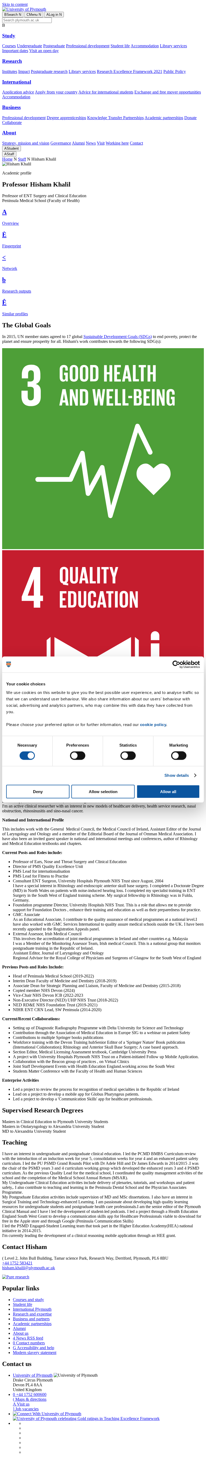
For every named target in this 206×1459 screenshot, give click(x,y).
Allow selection (103, 791)
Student (11, 148)
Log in (54, 15)
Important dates (15, 50)
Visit (101, 143)
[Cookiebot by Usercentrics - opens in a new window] (176, 665)
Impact (24, 71)
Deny (38, 791)
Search (12, 15)
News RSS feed (28, 1338)
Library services (173, 46)
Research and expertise (32, 1314)
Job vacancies (26, 1409)
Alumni (78, 143)
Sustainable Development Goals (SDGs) (117, 336)
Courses (9, 46)
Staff (9, 154)
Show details (176, 775)
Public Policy (174, 71)
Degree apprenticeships (66, 117)
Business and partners (31, 1319)
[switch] (77, 755)
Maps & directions (29, 1399)
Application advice (18, 92)
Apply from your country (56, 92)
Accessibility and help (33, 1347)
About (9, 132)
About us (20, 1333)
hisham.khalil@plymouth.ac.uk (28, 1268)
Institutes (9, 71)
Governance (60, 143)
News (91, 143)
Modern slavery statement (34, 1352)
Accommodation (145, 46)
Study (8, 35)
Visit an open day (44, 50)
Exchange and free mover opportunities (167, 92)
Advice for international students (105, 92)
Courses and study (28, 1299)
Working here (117, 143)
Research (12, 61)
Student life (120, 46)
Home (7, 159)
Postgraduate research (49, 71)
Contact (136, 143)
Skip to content (15, 4)
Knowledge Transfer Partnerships (115, 117)
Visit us (21, 1404)
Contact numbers (29, 1343)
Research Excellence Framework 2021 (129, 71)
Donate (190, 117)
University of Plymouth (33, 1375)
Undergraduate (29, 46)
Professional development (87, 46)
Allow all (168, 791)
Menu (34, 15)
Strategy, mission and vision (25, 143)
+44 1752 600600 (29, 1394)
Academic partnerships (164, 117)
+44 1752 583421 (17, 1263)
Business (11, 107)
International (16, 82)
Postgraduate (54, 46)
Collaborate (12, 122)
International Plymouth (32, 1309)
